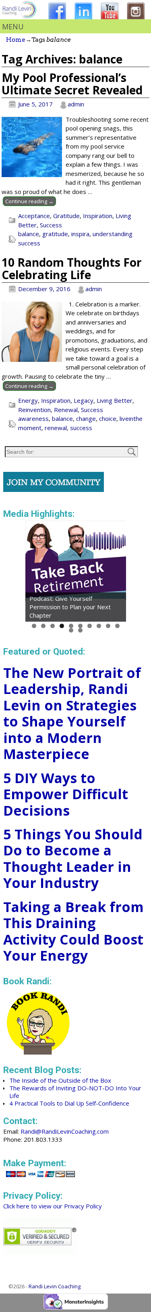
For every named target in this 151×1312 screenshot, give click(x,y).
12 (80, 630)
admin (76, 104)
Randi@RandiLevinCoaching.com (65, 1131)
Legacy (83, 400)
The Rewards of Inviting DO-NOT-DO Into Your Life (75, 1092)
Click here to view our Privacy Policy (52, 1206)
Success (51, 225)
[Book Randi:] (38, 1052)
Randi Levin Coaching (55, 1286)
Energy (28, 400)
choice (107, 418)
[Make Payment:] (40, 1178)
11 (71, 630)
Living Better (114, 400)
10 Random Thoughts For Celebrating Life (72, 268)
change (86, 418)
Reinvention (34, 410)
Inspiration (97, 216)
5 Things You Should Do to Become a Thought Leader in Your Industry (73, 858)
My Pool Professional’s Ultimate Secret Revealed (72, 84)
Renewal (66, 410)
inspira (80, 234)
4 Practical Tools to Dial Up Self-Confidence (69, 1103)
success (81, 428)
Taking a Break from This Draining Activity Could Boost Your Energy (73, 931)
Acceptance (34, 216)
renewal (56, 428)
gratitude (55, 234)
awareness (33, 418)
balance (28, 234)
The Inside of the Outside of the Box (60, 1080)
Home (15, 39)
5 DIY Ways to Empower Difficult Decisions (65, 794)
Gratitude (66, 216)
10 (117, 626)
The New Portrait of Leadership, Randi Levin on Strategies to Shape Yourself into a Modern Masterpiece (72, 713)
